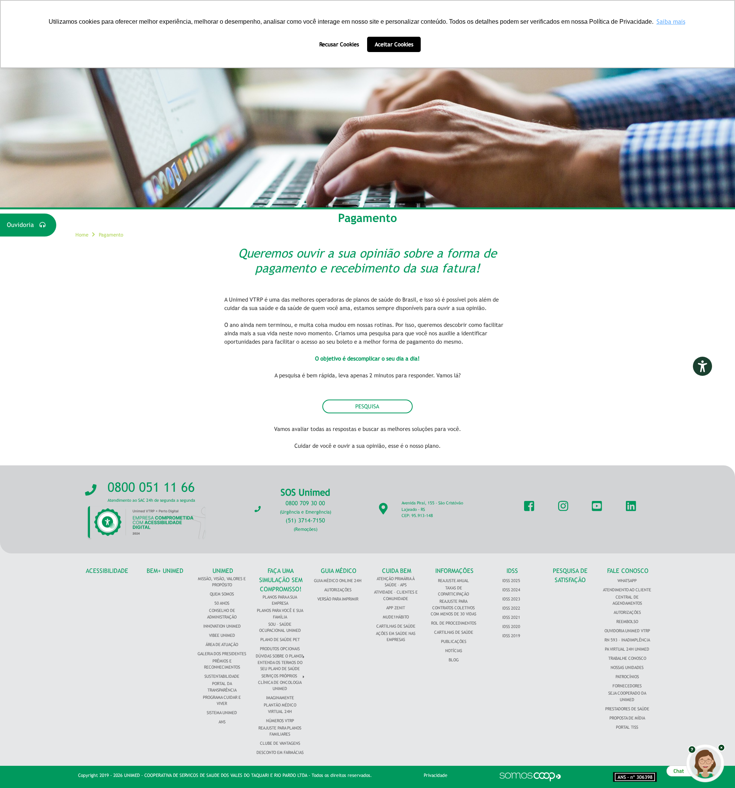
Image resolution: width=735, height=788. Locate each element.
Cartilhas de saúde (453, 632)
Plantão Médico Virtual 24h (280, 708)
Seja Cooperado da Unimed (627, 696)
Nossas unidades (627, 667)
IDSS (512, 570)
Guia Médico (338, 570)
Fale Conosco (627, 570)
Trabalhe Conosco (627, 658)
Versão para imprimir (337, 599)
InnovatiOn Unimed (222, 626)
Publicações (453, 641)
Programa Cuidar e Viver (222, 700)
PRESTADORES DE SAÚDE (627, 708)
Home (81, 235)
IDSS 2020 (511, 626)
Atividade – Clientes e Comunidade (396, 595)
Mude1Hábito (396, 617)
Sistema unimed (222, 712)
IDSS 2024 (511, 589)
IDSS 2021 (511, 617)
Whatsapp (627, 580)
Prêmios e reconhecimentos (222, 664)
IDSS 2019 (511, 635)
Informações (454, 570)
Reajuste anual (453, 580)
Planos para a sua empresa (280, 600)
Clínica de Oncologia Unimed (280, 685)
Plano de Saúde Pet (280, 639)
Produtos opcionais (280, 648)
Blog (454, 659)
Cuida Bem (396, 570)
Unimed (222, 570)
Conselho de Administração (222, 613)
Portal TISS (627, 727)
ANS (222, 721)
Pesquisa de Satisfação (570, 575)
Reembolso (627, 621)
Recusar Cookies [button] (339, 44)
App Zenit (395, 607)
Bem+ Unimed (165, 570)
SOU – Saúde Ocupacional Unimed (280, 627)
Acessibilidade (107, 570)
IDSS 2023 (511, 599)
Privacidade (436, 775)
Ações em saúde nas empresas (395, 636)
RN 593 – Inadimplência (627, 640)
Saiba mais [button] (671, 21)
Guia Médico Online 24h (337, 580)
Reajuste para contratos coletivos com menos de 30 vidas (453, 607)
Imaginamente (280, 697)
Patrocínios (627, 676)
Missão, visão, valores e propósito (222, 581)
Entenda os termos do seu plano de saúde (280, 665)
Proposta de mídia (627, 718)
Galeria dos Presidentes (222, 653)
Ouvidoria (23, 224)
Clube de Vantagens (280, 743)
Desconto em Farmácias (280, 752)
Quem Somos (222, 594)
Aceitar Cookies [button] (394, 44)
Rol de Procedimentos (453, 623)
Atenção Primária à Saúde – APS (396, 581)
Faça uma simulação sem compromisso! (280, 580)
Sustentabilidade (221, 676)
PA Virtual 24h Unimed (627, 649)
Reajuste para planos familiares (279, 731)
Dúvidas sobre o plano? (279, 656)
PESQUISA (367, 406)
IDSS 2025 (511, 580)
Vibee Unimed (222, 635)
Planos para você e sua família (280, 613)
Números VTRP (280, 720)
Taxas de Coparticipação (453, 591)
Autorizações (337, 589)
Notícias (453, 650)
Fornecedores (627, 686)
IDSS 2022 (511, 608)
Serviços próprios (279, 676)
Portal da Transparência (222, 686)
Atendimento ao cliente (627, 589)
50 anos (221, 603)
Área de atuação (222, 644)
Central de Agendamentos (627, 600)
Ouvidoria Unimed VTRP (627, 630)
